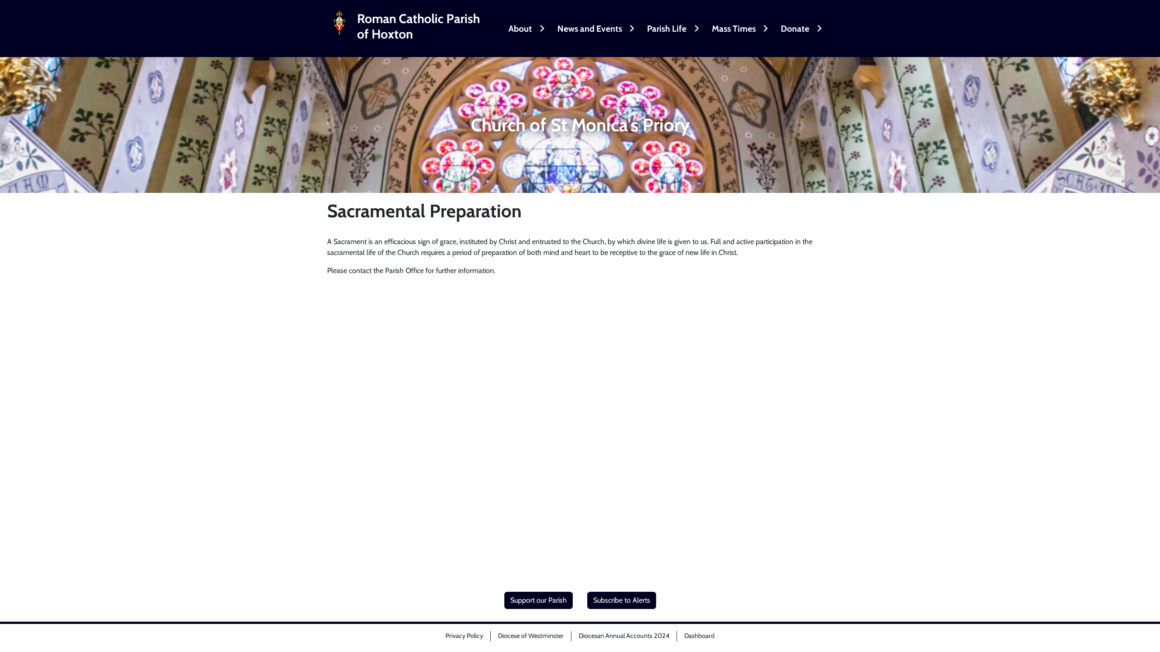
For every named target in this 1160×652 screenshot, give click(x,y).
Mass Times (734, 28)
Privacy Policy (464, 636)
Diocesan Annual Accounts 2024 (624, 636)
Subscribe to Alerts (621, 600)
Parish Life (666, 28)
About (520, 28)
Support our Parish (538, 600)
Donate (795, 28)
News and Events (589, 28)
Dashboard (699, 636)
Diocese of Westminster (531, 636)
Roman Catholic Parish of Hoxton (418, 26)
